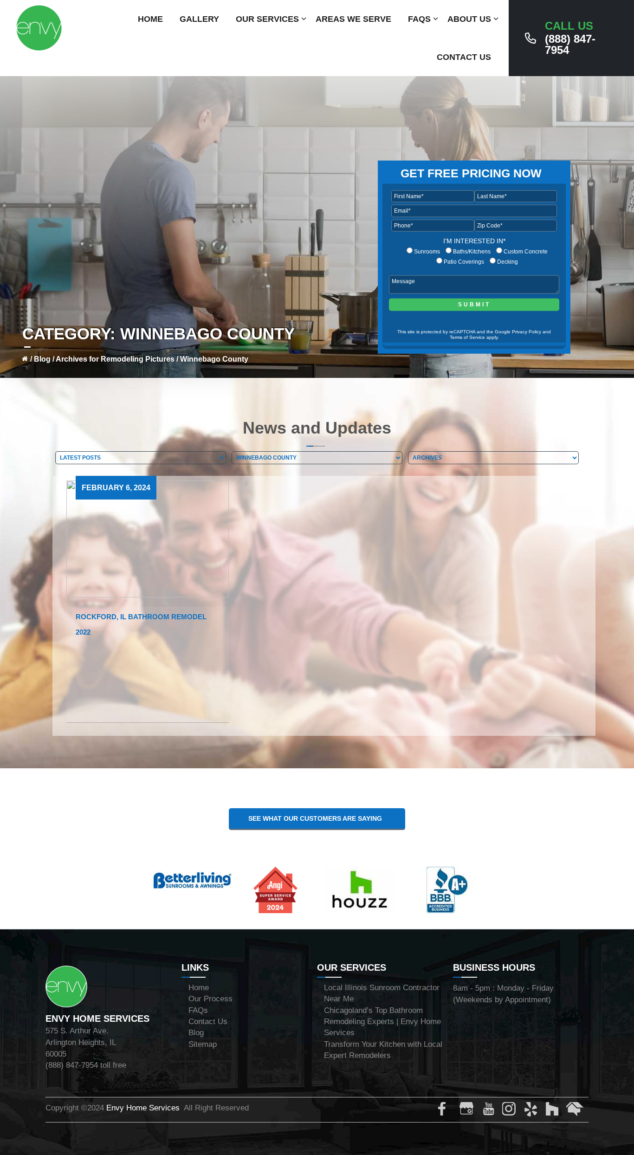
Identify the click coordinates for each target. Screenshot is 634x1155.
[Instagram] (511, 1111)
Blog (42, 359)
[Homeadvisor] (575, 1111)
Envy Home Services (143, 1107)
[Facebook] (447, 1111)
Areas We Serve (353, 19)
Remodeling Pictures (138, 359)
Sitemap (202, 1044)
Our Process (210, 998)
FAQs (419, 19)
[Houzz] (554, 1111)
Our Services (267, 19)
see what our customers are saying (317, 818)
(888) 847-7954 (570, 38)
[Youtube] (489, 1111)
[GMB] (468, 1111)
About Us (469, 19)
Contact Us (464, 57)
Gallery (199, 19)
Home (150, 19)
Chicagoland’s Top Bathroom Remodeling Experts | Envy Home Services (382, 1022)
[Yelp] (532, 1111)
